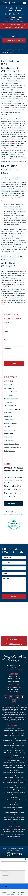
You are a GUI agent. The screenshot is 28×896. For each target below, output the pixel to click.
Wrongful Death (8, 402)
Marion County (19, 787)
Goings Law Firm (17, 512)
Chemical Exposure (9, 419)
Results (23, 829)
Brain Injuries (8, 416)
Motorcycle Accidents (10, 392)
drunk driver (19, 271)
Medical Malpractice (10, 405)
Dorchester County (19, 753)
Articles (18, 831)
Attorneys (8, 829)
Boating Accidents (9, 451)
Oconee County (14, 797)
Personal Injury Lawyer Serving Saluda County (14, 813)
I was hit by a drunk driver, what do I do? (13, 469)
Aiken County (19, 728)
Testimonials (7, 831)
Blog (22, 831)
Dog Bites (7, 426)
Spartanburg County (9, 817)
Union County (7, 819)
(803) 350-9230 (14, 11)
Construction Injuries (10, 423)
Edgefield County (14, 755)
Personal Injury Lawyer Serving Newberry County (14, 794)
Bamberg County (19, 730)
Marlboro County (9, 787)
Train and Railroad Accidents (12, 447)
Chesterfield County (9, 743)
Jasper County (14, 770)
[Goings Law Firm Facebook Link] (18, 14)
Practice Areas (16, 829)
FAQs (13, 831)
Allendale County (9, 728)
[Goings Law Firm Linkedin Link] (14, 14)
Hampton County (9, 767)
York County (14, 822)
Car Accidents (8, 385)
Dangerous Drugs (9, 440)
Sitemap (9, 836)
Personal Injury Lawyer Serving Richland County (14, 808)
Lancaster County (8, 777)
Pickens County (14, 804)
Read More (7, 483)
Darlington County (19, 750)
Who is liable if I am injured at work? (13, 487)
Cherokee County (20, 740)
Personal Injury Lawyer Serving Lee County (14, 780)
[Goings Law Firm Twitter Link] (10, 14)
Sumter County (20, 817)
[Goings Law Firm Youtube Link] (22, 14)
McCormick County (14, 790)
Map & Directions (14, 691)
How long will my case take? (12, 494)
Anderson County (8, 730)
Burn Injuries (7, 412)
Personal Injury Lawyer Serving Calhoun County (14, 737)
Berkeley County (19, 733)
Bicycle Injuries (8, 395)
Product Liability (9, 437)
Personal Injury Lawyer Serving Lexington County (14, 784)
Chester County (20, 743)
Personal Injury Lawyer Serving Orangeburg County (14, 801)
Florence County (7, 762)
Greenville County (7, 765)
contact (3, 300)
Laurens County (20, 777)
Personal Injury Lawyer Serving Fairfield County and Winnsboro (14, 759)
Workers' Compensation (11, 399)
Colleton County (8, 750)
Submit (14, 363)
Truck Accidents (9, 388)
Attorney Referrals (6, 834)
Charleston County (8, 740)
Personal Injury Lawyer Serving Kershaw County (14, 774)
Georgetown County (19, 762)
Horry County (19, 767)
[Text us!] (12, 876)
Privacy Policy (16, 834)
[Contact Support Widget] (14, 889)
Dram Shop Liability (9, 430)
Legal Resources (16, 836)
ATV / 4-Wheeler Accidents (12, 409)
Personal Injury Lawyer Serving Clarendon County (14, 747)
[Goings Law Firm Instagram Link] (6, 14)
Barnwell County (8, 733)
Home (3, 829)
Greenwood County (20, 765)
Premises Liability (9, 433)
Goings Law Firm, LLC (11, 143)
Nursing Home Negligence (11, 444)
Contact (23, 834)
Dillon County (7, 753)
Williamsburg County (18, 819)
